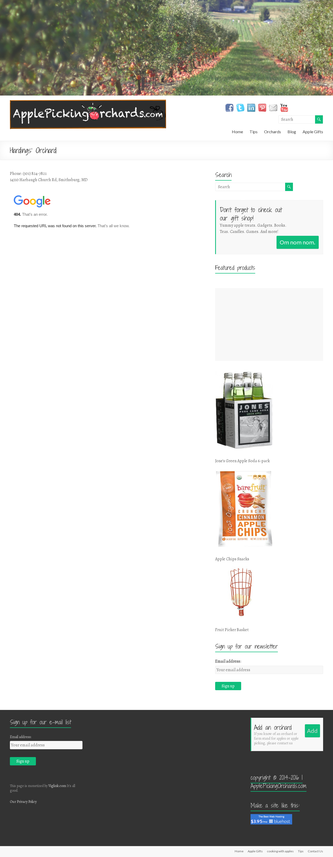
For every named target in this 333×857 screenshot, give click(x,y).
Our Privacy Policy (23, 801)
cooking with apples (280, 851)
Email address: (228, 661)
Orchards (272, 131)
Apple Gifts (313, 131)
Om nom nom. (297, 242)
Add (312, 730)
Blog (291, 131)
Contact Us (315, 851)
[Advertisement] (269, 324)
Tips (253, 131)
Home (237, 131)
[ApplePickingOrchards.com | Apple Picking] (88, 102)
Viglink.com (57, 785)
